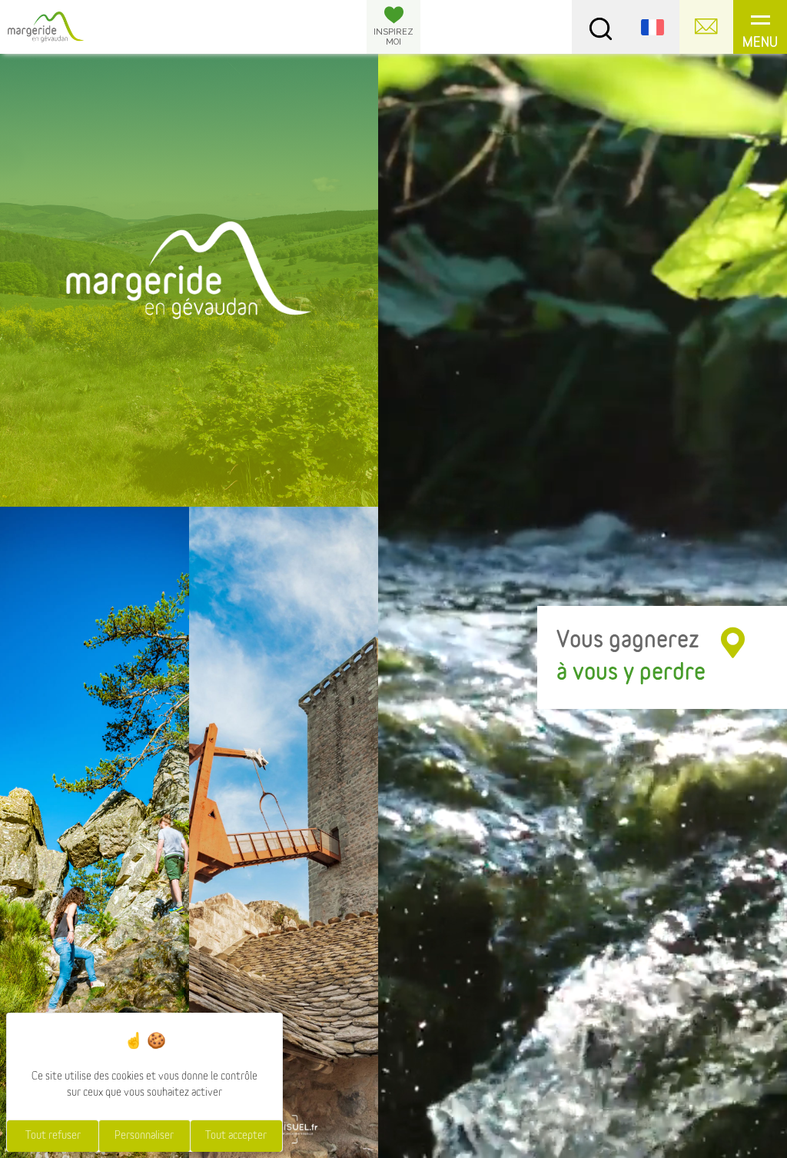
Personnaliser (144, 1135)
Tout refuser (53, 1135)
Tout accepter (236, 1135)
